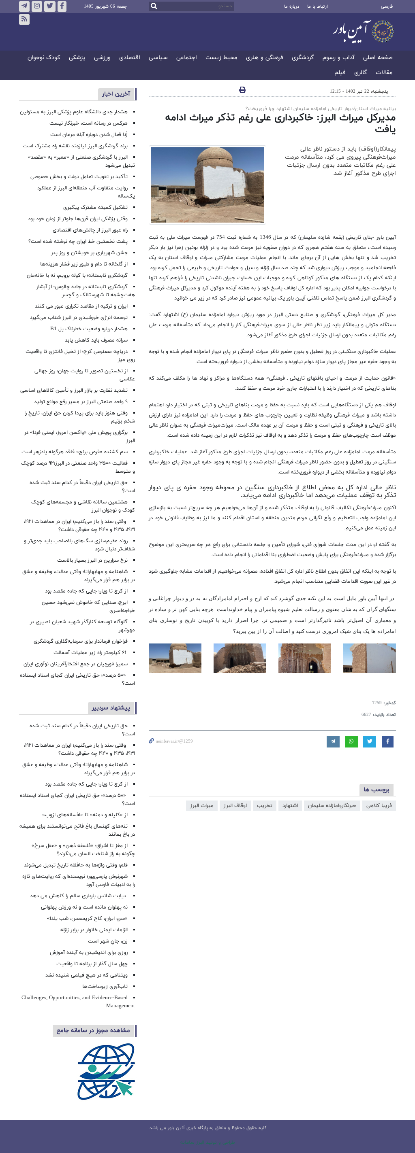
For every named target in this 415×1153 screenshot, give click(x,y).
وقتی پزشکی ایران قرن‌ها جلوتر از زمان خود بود (78, 219)
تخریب (264, 805)
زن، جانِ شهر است (108, 941)
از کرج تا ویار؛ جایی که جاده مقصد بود (86, 591)
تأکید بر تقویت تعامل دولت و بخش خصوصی (79, 176)
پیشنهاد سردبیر (111, 708)
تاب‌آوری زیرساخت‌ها (105, 986)
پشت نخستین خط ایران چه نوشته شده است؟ (78, 241)
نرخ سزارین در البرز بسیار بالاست (92, 560)
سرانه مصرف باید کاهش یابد (96, 340)
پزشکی (77, 58)
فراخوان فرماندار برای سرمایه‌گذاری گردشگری (81, 641)
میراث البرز (202, 805)
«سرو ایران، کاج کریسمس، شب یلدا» (87, 918)
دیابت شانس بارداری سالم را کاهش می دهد (79, 896)
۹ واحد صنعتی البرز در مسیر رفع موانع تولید (81, 402)
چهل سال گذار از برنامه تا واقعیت (92, 964)
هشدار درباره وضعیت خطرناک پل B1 (89, 329)
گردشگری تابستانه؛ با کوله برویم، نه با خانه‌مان (77, 275)
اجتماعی (186, 58)
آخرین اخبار (116, 94)
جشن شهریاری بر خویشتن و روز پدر (89, 253)
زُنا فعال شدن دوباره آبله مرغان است (89, 134)
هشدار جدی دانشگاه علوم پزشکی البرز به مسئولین (74, 112)
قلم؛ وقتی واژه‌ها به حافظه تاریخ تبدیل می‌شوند (76, 865)
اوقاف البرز (235, 805)
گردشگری (303, 58)
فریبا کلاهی (379, 805)
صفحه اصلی (378, 58)
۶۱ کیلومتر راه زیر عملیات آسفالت (90, 652)
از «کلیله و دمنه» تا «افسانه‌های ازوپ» (85, 815)
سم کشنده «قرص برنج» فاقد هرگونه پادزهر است (74, 452)
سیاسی (158, 58)
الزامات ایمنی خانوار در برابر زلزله (94, 930)
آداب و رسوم (339, 58)
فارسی (387, 6)
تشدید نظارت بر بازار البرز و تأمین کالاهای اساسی (74, 390)
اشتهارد (290, 805)
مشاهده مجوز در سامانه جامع (93, 1030)
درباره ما (291, 6)
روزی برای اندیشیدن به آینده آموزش (89, 952)
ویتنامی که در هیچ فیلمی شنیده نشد (86, 975)
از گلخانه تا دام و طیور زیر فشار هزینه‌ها (84, 264)
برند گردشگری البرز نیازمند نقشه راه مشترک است (75, 146)
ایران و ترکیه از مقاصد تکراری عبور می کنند (81, 306)
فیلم (340, 73)
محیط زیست (221, 58)
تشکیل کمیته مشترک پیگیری (95, 207)
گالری (360, 73)
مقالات (384, 73)
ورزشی (102, 58)
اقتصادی (129, 58)
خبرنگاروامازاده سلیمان (332, 805)
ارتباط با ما (317, 6)
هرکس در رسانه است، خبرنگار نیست (88, 123)
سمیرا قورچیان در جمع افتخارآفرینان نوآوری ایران (75, 664)
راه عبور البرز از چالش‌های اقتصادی (89, 230)
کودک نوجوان (44, 58)
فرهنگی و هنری (264, 58)
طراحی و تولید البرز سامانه (207, 1142)
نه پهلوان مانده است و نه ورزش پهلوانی (83, 907)
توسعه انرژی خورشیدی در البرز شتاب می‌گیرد (79, 317)
